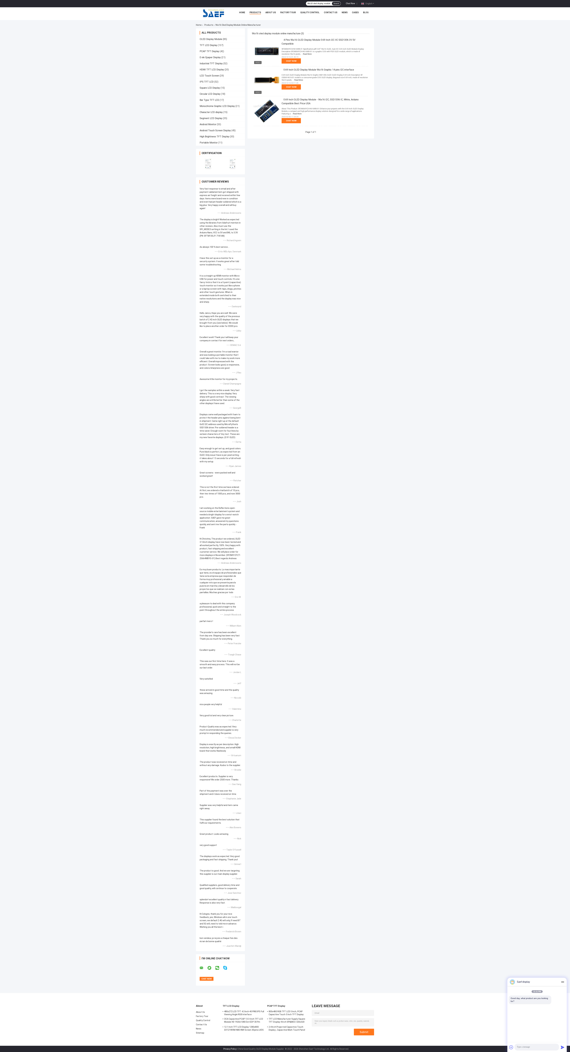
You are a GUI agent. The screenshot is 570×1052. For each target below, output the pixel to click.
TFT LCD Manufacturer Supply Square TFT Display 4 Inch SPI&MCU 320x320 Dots (287, 1021)
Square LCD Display (210, 87)
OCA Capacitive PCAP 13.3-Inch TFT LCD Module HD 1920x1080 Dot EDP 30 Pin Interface (243, 1021)
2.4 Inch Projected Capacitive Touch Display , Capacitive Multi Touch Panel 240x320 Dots (287, 1029)
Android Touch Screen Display (215, 130)
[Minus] (562, 982)
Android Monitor (208, 124)
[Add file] (511, 1047)
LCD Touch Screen (209, 75)
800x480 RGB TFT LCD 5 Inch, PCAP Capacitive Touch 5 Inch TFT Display (286, 1013)
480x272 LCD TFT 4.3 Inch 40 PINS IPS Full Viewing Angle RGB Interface (244, 1013)
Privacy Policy (229, 1049)
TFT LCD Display (208, 45)
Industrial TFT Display (211, 63)
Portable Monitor (209, 142)
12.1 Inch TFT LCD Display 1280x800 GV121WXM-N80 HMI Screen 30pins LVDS (244, 1028)
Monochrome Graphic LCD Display (217, 106)
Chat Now (350, 3)
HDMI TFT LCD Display (212, 69)
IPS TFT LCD (207, 81)
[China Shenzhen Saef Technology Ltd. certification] (208, 163)
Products (255, 12)
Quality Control (309, 12)
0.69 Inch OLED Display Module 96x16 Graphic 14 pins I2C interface (319, 69)
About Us (270, 12)
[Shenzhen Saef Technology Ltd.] (213, 13)
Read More (307, 54)
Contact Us (330, 12)
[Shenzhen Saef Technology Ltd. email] (203, 968)
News (344, 12)
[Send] (562, 1047)
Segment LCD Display (211, 118)
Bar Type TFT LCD (209, 100)
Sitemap (200, 1033)
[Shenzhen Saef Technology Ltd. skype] (227, 968)
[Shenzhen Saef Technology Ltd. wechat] (219, 968)
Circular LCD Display (210, 94)
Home (242, 12)
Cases (355, 12)
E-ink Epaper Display (210, 57)
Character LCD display (211, 112)
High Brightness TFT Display (214, 136)
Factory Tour (288, 12)
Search (336, 4)
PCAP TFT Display (209, 51)
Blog (366, 12)
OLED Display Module (211, 39)
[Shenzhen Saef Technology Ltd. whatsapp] (211, 968)
